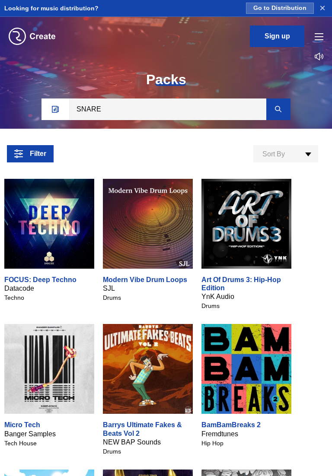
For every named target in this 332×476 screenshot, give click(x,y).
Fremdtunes (219, 434)
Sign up (277, 36)
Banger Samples (30, 434)
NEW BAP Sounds (132, 442)
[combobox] (285, 153)
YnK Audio (217, 296)
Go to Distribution (279, 8)
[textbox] (286, 154)
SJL (109, 288)
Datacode (19, 288)
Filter (38, 153)
